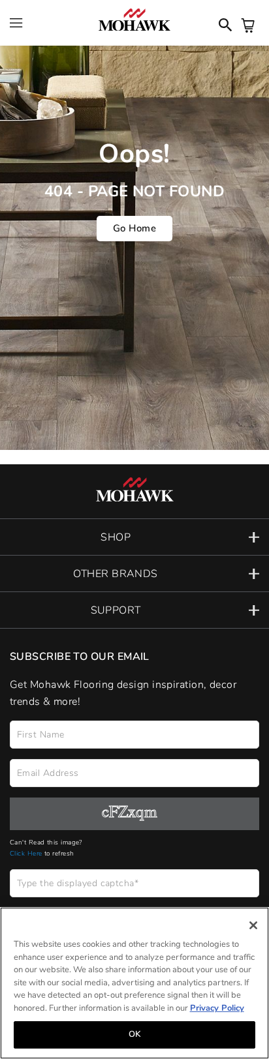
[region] (134, 983)
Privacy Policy (217, 1008)
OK (134, 1034)
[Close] (253, 925)
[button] (134, 537)
